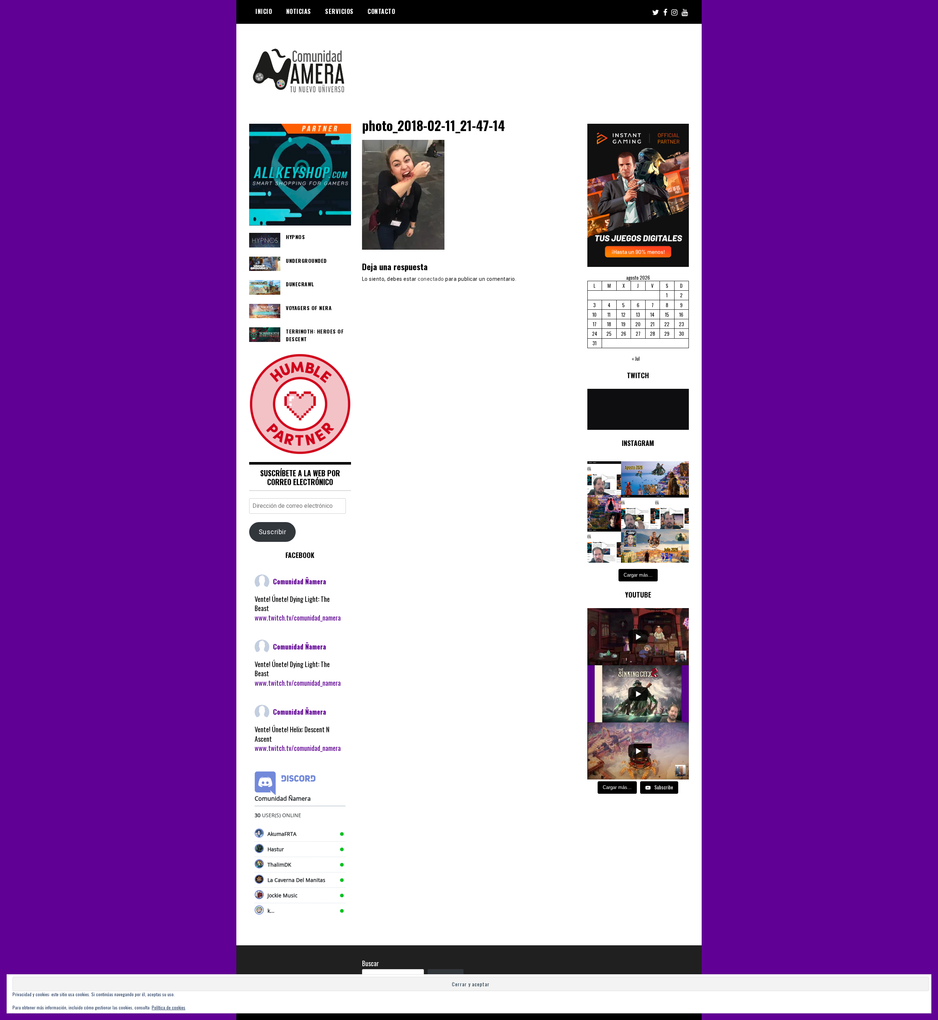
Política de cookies (168, 1007)
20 (637, 324)
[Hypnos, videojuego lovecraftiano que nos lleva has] (604, 478)
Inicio (263, 11)
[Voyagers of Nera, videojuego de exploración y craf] (604, 546)
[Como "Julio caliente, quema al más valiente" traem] (638, 546)
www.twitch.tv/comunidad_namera (298, 617)
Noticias (298, 11)
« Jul (636, 358)
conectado (431, 279)
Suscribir (273, 532)
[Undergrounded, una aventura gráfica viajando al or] (638, 512)
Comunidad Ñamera (299, 581)
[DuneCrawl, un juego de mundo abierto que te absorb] (672, 512)
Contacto (381, 11)
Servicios (339, 11)
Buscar (370, 963)
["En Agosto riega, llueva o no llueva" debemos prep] (638, 478)
